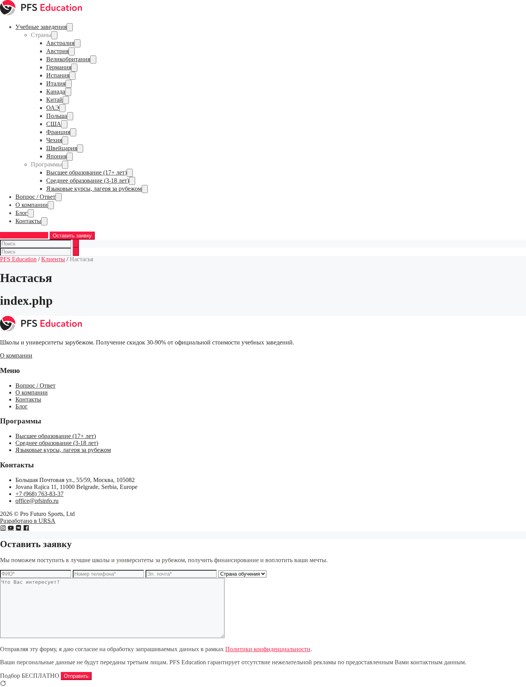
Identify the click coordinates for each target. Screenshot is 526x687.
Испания (57, 75)
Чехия (54, 140)
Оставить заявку (72, 236)
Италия (55, 83)
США (53, 124)
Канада (55, 91)
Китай (54, 99)
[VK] (18, 527)
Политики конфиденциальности (267, 649)
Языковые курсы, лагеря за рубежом (94, 188)
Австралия (60, 43)
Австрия (57, 51)
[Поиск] (76, 244)
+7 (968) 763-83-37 (24, 235)
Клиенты (53, 259)
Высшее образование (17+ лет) (86, 172)
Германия (58, 67)
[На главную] (41, 13)
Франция (58, 132)
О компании (31, 205)
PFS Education (18, 259)
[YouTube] (11, 527)
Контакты (28, 221)
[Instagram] (3, 527)
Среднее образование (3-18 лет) (87, 180)
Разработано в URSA (27, 520)
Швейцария (61, 148)
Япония (56, 156)
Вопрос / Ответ (35, 196)
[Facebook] (26, 527)
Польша (56, 116)
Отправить (76, 676)
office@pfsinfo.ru (37, 500)
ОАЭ (52, 107)
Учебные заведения (41, 27)
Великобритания (68, 59)
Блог (21, 213)
